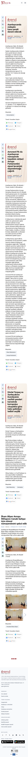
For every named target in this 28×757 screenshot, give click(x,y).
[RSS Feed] (23, 735)
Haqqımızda (4, 702)
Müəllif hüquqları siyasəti (7, 724)
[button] (2, 17)
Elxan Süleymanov (11, 352)
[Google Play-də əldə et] (19, 741)
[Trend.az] (5, 2)
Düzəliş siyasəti (5, 711)
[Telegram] (16, 735)
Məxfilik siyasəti (5, 722)
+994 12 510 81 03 (5, 684)
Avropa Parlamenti (11, 355)
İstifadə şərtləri (4, 720)
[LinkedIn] (19, 735)
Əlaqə (2, 707)
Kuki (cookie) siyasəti (6, 726)
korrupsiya (20, 487)
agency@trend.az (5, 686)
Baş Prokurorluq (11, 487)
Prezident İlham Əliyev (12, 626)
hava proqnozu (10, 115)
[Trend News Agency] (5, 672)
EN (11, 754)
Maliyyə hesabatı (5, 713)
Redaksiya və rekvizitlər (6, 704)
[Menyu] (25, 2)
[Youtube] (13, 735)
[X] (9, 735)
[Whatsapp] (2, 735)
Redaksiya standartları (6, 709)
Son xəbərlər (4, 694)
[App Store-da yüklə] (7, 741)
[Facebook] (6, 735)
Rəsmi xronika (4, 696)
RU (17, 754)
